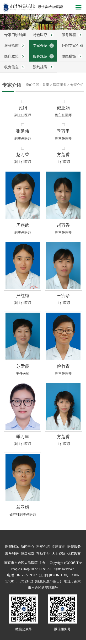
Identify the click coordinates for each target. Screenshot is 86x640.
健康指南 (27, 554)
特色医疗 (40, 35)
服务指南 (11, 45)
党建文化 (58, 546)
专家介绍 (40, 45)
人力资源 (58, 554)
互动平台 (43, 554)
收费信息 (11, 67)
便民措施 (69, 56)
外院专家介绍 (72, 45)
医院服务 (74, 546)
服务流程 (69, 35)
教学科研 (12, 554)
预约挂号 (40, 67)
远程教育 (74, 554)
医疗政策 (11, 56)
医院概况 (12, 546)
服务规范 (40, 56)
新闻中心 (27, 546)
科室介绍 (43, 546)
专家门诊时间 (15, 35)
